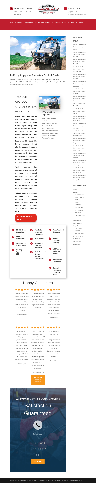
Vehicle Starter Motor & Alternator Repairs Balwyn (79, 47)
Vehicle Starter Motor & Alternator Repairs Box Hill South (79, 69)
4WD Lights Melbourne (39, 82)
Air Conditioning (79, 194)
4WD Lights (28, 82)
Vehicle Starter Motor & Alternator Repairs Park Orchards (79, 133)
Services (18, 22)
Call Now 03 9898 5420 (24, 218)
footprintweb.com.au (76, 480)
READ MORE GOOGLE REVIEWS (38, 380)
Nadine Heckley (16, 79)
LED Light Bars (79, 233)
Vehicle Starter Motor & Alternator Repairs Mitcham (79, 111)
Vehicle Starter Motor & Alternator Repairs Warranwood (79, 170)
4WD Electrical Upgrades (43, 22)
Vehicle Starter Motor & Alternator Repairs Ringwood (79, 141)
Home (11, 22)
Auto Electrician (51, 82)
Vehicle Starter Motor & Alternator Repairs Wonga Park (79, 177)
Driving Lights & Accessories (64, 22)
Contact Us (13, 27)
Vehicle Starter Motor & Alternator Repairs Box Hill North (79, 62)
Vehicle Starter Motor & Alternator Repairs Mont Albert (79, 118)
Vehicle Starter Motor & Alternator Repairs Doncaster (79, 84)
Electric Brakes (79, 207)
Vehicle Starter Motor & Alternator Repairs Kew (79, 99)
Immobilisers (29, 22)
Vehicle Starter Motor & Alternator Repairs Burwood (79, 76)
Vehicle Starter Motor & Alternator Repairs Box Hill (79, 54)
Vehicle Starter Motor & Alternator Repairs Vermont (79, 155)
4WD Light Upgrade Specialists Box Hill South (34, 75)
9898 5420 (37, 443)
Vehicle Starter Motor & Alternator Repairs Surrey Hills (79, 148)
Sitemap (64, 480)
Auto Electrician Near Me (25, 84)
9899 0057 (37, 449)
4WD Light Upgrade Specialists (38, 79)
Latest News (79, 22)
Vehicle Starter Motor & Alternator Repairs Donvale (79, 91)
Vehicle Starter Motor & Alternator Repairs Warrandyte (79, 163)
